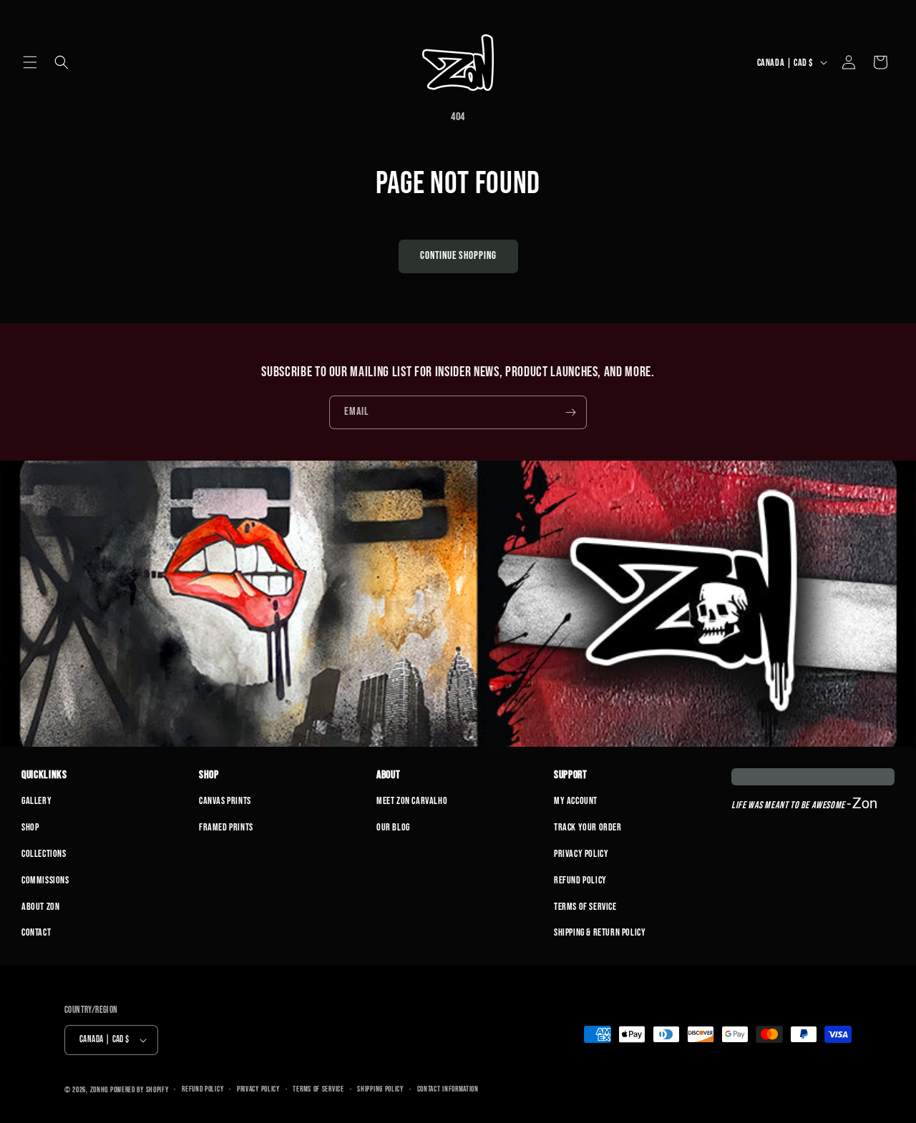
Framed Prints (226, 827)
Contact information (448, 1089)
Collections (44, 854)
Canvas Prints (225, 801)
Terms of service (318, 1089)
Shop (30, 827)
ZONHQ (99, 1089)
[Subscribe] (570, 412)
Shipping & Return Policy (599, 932)
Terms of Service (585, 907)
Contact (36, 932)
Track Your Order (588, 827)
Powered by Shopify (139, 1089)
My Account (576, 801)
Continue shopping (458, 256)
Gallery (36, 801)
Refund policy (202, 1089)
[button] (30, 62)
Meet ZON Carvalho (411, 801)
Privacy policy (258, 1089)
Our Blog (393, 827)
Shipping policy (380, 1089)
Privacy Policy (581, 854)
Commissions (45, 880)
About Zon (40, 907)
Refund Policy (580, 880)
